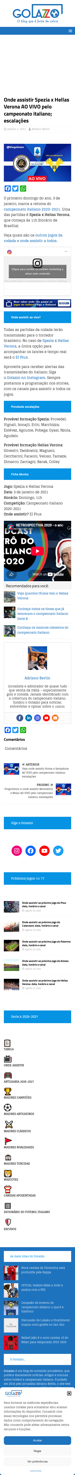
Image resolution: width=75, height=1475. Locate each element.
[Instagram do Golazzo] (17, 851)
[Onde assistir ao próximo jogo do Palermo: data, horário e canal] (11, 949)
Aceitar (37, 1440)
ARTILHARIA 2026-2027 (19, 1081)
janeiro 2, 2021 (16, 129)
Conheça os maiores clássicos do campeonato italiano (42, 630)
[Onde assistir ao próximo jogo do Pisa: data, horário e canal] (11, 910)
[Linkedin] (28, 717)
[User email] (55, 717)
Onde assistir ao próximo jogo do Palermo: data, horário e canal (46, 943)
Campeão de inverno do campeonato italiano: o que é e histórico (42, 1307)
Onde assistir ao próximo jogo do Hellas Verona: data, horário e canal (45, 982)
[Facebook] (19, 717)
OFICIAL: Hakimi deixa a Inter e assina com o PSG (42, 1287)
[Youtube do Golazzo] (44, 851)
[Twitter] (58, 851)
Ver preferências (37, 1461)
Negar (37, 1451)
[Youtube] (46, 717)
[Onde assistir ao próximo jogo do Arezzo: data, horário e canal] (11, 968)
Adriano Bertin (41, 129)
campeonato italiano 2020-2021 (32, 209)
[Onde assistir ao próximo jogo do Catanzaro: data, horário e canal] (11, 929)
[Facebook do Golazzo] (30, 851)
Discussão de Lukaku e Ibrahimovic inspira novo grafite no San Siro (45, 1322)
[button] (69, 1393)
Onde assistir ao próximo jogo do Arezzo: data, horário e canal (45, 962)
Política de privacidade (35, 1471)
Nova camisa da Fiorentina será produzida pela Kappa (43, 1269)
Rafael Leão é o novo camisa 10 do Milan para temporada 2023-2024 (44, 1339)
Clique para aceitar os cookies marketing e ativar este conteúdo (37, 271)
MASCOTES (11, 1179)
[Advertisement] (37, 67)
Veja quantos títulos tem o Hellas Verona (42, 596)
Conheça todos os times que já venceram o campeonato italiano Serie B (42, 613)
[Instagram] (37, 717)
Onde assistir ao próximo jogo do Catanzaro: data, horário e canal (41, 924)
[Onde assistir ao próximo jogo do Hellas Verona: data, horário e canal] (11, 988)
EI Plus (22, 357)
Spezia (48, 340)
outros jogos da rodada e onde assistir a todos (33, 238)
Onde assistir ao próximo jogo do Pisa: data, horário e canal (44, 904)
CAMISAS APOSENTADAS (20, 1195)
